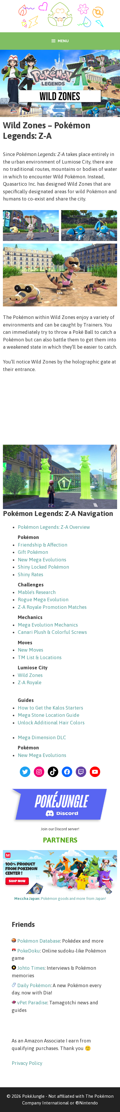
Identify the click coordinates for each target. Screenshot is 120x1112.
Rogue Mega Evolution (43, 599)
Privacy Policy (27, 1063)
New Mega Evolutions (42, 560)
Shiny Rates (30, 574)
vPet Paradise (32, 1002)
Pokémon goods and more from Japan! (60, 898)
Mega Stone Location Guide (48, 715)
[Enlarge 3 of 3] (109, 251)
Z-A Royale (29, 682)
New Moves (30, 650)
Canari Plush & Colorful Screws (52, 632)
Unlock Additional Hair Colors (51, 723)
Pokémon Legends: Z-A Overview (54, 527)
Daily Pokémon (34, 985)
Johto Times (31, 968)
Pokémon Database (38, 941)
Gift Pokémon (33, 552)
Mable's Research (37, 592)
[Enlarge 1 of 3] (51, 218)
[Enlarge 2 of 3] (109, 218)
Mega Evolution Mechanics (48, 625)
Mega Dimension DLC (42, 737)
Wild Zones (30, 675)
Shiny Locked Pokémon (43, 567)
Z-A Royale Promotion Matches (52, 607)
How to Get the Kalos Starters (50, 708)
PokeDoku (28, 951)
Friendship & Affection (42, 545)
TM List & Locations (39, 657)
